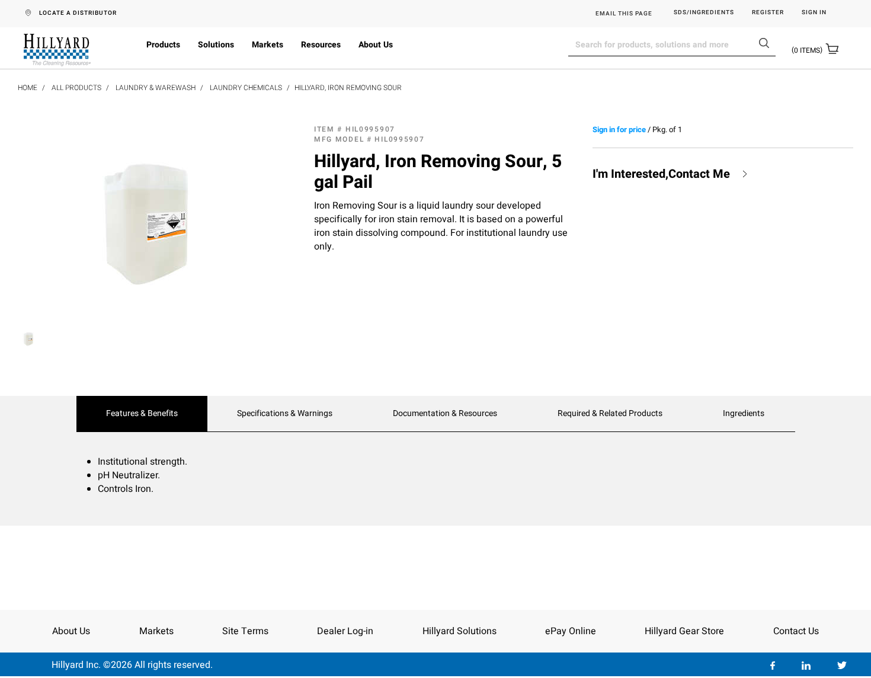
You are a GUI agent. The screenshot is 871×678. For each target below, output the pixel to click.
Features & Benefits (142, 414)
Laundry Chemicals (246, 87)
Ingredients (743, 414)
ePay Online (570, 631)
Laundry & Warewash (156, 87)
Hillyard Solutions (459, 631)
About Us (375, 45)
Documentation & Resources (445, 414)
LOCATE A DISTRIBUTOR (78, 13)
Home (27, 87)
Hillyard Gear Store (684, 631)
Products (163, 45)
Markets (267, 45)
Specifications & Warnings (284, 414)
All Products (76, 87)
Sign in (814, 13)
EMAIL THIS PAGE (623, 13)
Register (768, 13)
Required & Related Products (610, 414)
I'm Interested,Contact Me (661, 174)
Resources (321, 45)
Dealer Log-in (345, 631)
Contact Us (796, 631)
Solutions (216, 45)
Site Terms (245, 631)
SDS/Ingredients (704, 13)
